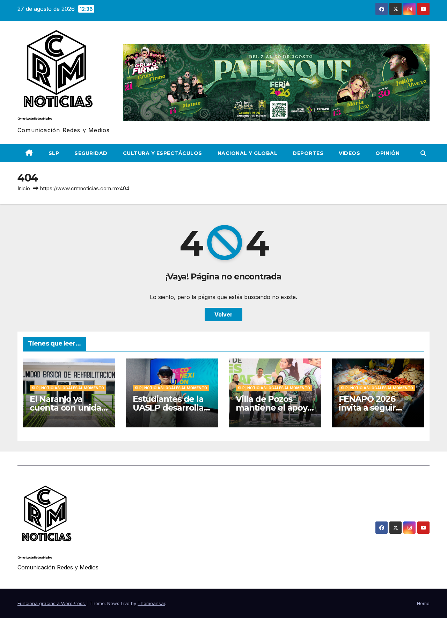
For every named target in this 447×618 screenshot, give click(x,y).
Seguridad (91, 153)
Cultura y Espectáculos (162, 153)
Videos (349, 153)
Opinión (387, 153)
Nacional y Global (248, 153)
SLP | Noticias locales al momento (68, 388)
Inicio (23, 188)
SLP (54, 153)
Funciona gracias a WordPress (51, 603)
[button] (423, 153)
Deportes (308, 153)
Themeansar (151, 603)
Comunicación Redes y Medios (34, 118)
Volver (223, 314)
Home (423, 603)
